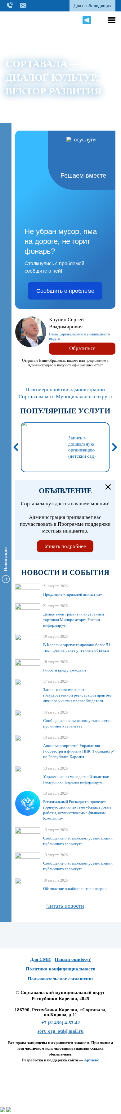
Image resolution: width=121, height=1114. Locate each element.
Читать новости (65, 906)
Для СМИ (40, 959)
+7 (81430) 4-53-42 (60, 1022)
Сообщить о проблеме (65, 291)
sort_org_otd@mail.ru (60, 1031)
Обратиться (82, 348)
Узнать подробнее (65, 546)
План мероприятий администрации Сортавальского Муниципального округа (65, 392)
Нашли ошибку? (73, 959)
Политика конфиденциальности (61, 968)
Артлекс (91, 1060)
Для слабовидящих (93, 5)
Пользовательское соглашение (61, 978)
